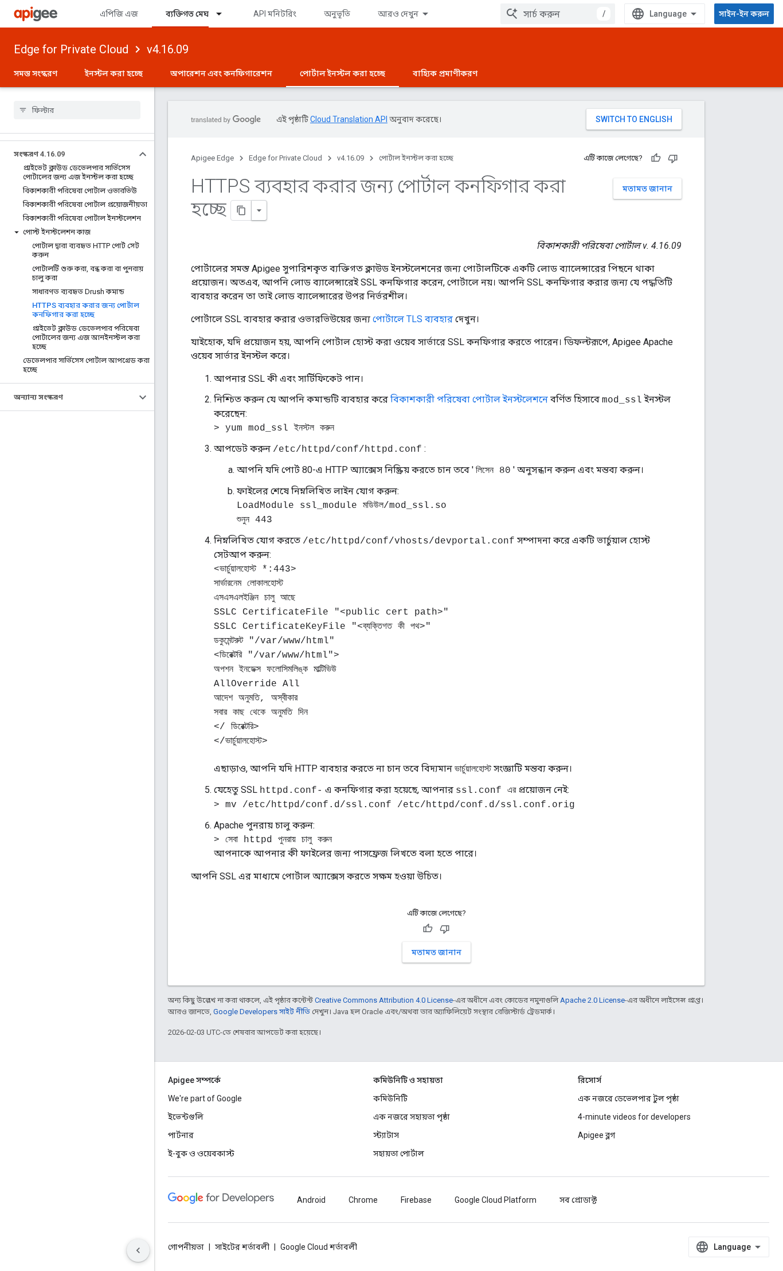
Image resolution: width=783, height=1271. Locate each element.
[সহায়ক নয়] (673, 158)
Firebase (416, 1199)
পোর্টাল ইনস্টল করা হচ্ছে (342, 73)
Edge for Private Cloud (71, 49)
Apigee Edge (212, 158)
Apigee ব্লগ (596, 1135)
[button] (68, 154)
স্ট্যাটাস (386, 1135)
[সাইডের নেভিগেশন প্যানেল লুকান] (138, 1250)
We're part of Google (205, 1098)
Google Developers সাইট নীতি (261, 1011)
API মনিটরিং (274, 13)
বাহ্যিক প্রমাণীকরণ (445, 73)
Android (311, 1199)
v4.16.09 (168, 49)
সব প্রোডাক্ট (578, 1199)
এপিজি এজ (119, 13)
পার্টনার (181, 1135)
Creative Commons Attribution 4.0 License (384, 1000)
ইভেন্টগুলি (185, 1116)
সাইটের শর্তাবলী (242, 1247)
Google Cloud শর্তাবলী (318, 1247)
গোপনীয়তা (186, 1247)
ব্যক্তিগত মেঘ (187, 13)
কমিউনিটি (390, 1098)
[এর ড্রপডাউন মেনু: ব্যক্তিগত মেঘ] (224, 14)
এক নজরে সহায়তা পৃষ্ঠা (411, 1116)
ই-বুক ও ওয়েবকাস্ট (201, 1153)
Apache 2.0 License (592, 1000)
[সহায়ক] (655, 158)
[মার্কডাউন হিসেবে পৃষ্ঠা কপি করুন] (241, 210)
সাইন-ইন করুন (744, 13)
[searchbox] (77, 110)
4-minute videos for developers (634, 1116)
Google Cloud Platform (496, 1199)
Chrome (363, 1199)
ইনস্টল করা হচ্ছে (114, 73)
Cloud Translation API (348, 119)
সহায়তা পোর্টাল (398, 1153)
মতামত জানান (647, 188)
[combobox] (557, 13)
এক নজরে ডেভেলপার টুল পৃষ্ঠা (628, 1098)
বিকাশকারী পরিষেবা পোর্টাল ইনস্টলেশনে (469, 399)
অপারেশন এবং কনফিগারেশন (221, 73)
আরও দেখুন (398, 13)
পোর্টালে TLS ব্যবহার (413, 319)
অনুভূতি (337, 13)
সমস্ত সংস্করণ (35, 73)
